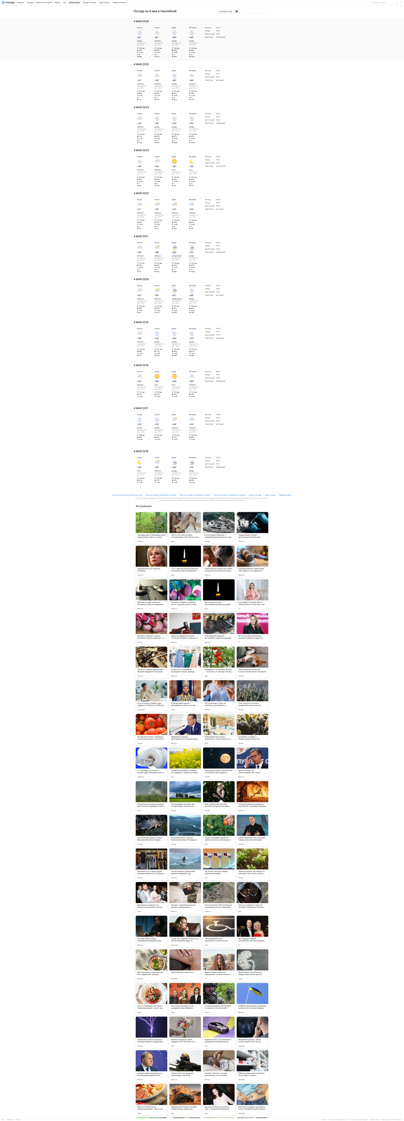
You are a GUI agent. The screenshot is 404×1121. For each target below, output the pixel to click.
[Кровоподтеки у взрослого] (185, 965)
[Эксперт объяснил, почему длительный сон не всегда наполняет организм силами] (219, 1066)
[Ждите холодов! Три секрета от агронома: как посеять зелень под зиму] (252, 864)
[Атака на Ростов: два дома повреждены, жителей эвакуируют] (185, 1066)
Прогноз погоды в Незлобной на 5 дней (161, 495)
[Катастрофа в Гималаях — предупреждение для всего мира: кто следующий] (219, 528)
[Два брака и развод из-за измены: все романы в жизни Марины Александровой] (151, 898)
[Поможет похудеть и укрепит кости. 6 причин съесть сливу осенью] (185, 595)
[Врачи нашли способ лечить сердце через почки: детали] (252, 965)
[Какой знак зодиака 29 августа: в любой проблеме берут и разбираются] (185, 931)
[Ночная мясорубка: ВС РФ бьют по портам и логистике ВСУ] (219, 999)
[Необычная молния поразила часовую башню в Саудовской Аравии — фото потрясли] (151, 1032)
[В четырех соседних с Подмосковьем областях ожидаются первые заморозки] (252, 729)
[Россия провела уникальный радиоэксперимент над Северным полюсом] (185, 864)
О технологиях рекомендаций (359, 1119)
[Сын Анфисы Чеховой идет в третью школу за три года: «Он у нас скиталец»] (252, 595)
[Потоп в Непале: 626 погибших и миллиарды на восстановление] (219, 898)
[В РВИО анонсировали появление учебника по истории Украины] (252, 999)
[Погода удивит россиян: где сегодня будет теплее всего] (185, 797)
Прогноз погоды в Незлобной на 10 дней (229, 495)
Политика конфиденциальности (338, 1119)
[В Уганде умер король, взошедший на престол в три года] (185, 696)
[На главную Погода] (10, 2)
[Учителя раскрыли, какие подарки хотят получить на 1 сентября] (185, 1032)
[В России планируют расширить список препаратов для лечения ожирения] (252, 1099)
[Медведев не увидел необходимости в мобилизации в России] (185, 729)
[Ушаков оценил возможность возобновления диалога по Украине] (151, 1066)
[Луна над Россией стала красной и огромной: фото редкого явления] (219, 763)
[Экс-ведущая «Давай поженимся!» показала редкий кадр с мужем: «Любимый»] (252, 931)
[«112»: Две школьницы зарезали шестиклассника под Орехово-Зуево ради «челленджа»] (185, 561)
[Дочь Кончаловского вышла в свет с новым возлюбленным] (219, 1099)
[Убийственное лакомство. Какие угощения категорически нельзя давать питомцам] (219, 561)
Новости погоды (255, 495)
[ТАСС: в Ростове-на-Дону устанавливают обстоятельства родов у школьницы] (185, 528)
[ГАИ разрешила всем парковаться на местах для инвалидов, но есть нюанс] (219, 931)
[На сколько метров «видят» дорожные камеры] (219, 864)
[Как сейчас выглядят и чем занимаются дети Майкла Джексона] (185, 999)
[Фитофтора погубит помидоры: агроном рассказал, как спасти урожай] (151, 729)
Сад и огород (270, 495)
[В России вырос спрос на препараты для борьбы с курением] (219, 696)
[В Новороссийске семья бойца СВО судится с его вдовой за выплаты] (252, 561)
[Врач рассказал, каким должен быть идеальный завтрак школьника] (151, 965)
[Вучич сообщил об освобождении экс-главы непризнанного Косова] (252, 763)
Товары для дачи (285, 495)
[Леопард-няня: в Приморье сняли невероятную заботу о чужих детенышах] (151, 528)
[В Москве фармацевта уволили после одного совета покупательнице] (252, 1066)
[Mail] (3, 2)
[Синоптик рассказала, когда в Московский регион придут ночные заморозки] (151, 830)
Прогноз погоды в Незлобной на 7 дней (195, 495)
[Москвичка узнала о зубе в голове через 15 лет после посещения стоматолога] (252, 1032)
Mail (3, 1119)
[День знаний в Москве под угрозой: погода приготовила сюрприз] (219, 797)
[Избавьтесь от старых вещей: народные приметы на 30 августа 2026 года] (151, 864)
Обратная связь (374, 1119)
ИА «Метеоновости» (396, 1119)
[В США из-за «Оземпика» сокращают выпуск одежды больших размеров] (185, 662)
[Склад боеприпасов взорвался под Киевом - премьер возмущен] (252, 797)
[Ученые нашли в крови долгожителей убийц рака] (252, 528)
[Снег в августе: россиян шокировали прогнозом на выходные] (252, 696)
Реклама (17, 1119)
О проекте (324, 1119)
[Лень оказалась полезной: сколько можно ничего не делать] (252, 662)
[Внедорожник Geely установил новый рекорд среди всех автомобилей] (185, 1099)
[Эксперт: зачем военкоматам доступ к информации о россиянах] (185, 898)
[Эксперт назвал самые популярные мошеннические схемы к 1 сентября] (151, 931)
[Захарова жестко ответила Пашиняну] (151, 561)
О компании (9, 1119)
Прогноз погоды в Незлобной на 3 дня (127, 495)
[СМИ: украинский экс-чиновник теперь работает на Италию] (252, 830)
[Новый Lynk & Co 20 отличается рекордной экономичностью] (219, 1032)
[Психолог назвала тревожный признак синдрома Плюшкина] (151, 662)
